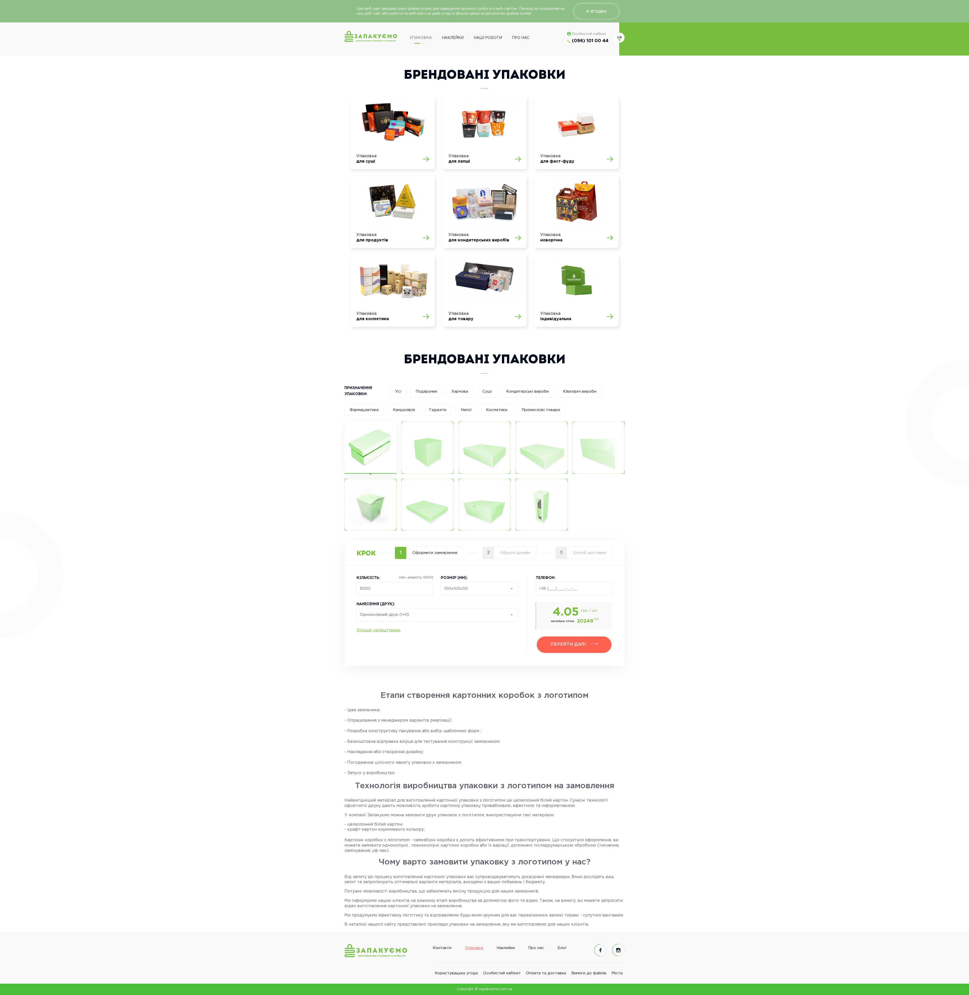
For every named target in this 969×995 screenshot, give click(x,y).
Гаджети (437, 410)
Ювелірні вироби (579, 391)
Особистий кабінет (589, 33)
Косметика (496, 410)
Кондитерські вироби (527, 391)
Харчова (459, 391)
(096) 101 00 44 (590, 41)
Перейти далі (568, 644)
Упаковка (421, 37)
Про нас (520, 37)
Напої (466, 410)
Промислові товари (541, 410)
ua (619, 37)
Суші (487, 391)
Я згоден (596, 11)
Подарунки (426, 391)
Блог (562, 948)
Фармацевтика (364, 410)
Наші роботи (488, 37)
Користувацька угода (456, 973)
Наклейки (453, 37)
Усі (398, 391)
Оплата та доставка (546, 973)
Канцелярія (404, 410)
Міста (617, 973)
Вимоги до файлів (588, 973)
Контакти (442, 948)
